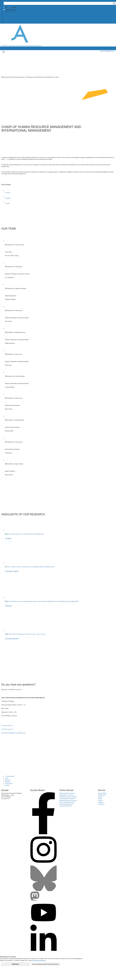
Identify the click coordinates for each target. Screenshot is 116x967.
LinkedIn (7, 203)
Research (6, 19)
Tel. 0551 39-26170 (7, 725)
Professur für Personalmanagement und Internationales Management (21, 45)
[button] (3, 47)
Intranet (100, 800)
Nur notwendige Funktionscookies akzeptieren (45, 964)
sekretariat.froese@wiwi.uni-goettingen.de (13, 733)
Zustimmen (15, 964)
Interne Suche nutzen (10, 9)
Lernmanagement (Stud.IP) (67, 798)
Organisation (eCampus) (66, 795)
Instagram (8, 198)
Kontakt (100, 797)
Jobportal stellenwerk (65, 806)
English (112, 51)
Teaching (6, 17)
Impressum (101, 804)
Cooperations (7, 21)
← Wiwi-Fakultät (8, 14)
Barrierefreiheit (102, 793)
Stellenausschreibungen (66, 804)
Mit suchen (10, 7)
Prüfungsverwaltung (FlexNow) (68, 797)
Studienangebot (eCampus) (67, 793)
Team (5, 15)
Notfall (100, 798)
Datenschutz (101, 795)
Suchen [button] (104, 51)
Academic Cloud (69, 802)
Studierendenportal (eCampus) (68, 800)
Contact (6, 23)
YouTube (7, 192)
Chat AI (61, 802)
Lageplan (100, 802)
